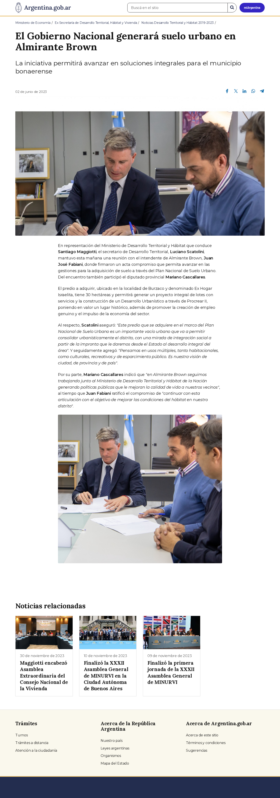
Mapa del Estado (115, 763)
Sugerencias (196, 750)
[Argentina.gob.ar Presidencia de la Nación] (43, 8)
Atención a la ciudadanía (36, 750)
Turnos (21, 735)
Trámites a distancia (31, 743)
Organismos (111, 756)
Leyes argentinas (115, 748)
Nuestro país (111, 741)
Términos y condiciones (206, 743)
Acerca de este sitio (202, 735)
